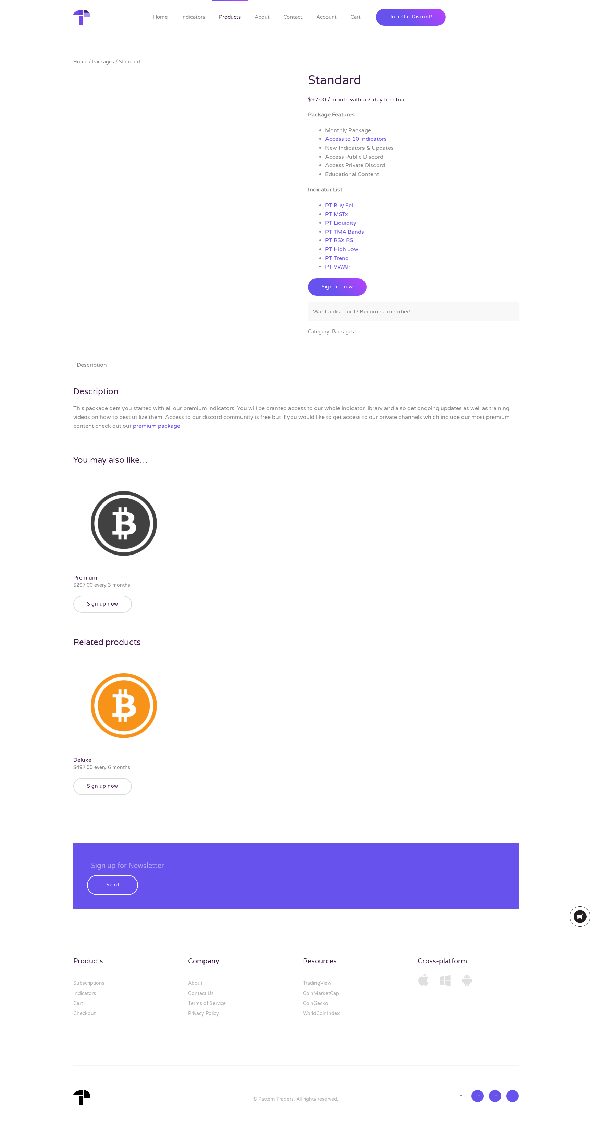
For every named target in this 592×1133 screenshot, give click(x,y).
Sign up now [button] (102, 604)
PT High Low (341, 249)
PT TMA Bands (344, 231)
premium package (156, 426)
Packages (103, 62)
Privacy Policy (203, 1014)
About (262, 17)
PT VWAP (338, 266)
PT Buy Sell (340, 205)
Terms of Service (207, 1003)
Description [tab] (92, 365)
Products (230, 17)
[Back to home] (82, 17)
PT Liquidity (340, 223)
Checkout (84, 1014)
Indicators (193, 17)
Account (326, 17)
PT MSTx (336, 214)
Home (160, 17)
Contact (293, 17)
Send (112, 885)
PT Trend (337, 258)
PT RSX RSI (340, 240)
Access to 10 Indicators (356, 139)
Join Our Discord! (411, 17)
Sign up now (337, 287)
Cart (355, 17)
